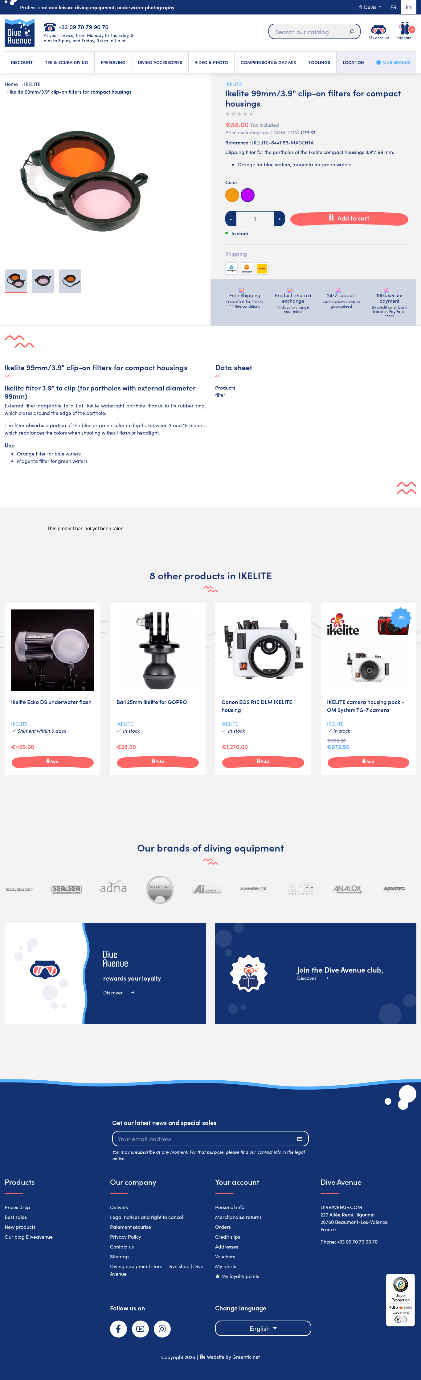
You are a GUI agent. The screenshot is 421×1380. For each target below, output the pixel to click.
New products (20, 1227)
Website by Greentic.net (233, 1357)
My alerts (225, 1266)
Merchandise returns (238, 1217)
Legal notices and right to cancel (146, 1217)
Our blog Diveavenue (29, 1236)
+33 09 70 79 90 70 (83, 26)
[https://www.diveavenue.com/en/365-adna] (113, 889)
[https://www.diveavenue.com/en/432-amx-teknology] (300, 889)
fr (393, 7)
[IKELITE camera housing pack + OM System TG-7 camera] (368, 689)
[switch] (400, 1319)
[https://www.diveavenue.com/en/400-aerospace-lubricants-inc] (207, 889)
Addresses (226, 1246)
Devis (370, 7)
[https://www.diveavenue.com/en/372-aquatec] (394, 889)
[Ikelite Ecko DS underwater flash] (52, 689)
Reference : (238, 142)
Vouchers (225, 1256)
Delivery (119, 1207)
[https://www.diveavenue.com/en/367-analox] (347, 889)
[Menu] (411, 1277)
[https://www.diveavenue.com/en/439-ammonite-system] (254, 889)
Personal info (229, 1207)
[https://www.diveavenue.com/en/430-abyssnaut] (160, 889)
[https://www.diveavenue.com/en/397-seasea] (66, 889)
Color (231, 182)
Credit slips (227, 1236)
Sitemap (119, 1256)
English (261, 1328)
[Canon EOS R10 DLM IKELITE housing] (263, 689)
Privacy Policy (125, 1236)
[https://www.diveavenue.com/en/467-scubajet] (20, 889)
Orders (223, 1227)
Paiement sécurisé (130, 1227)
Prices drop (17, 1207)
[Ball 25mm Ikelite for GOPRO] (158, 689)
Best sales (16, 1217)
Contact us (122, 1246)
